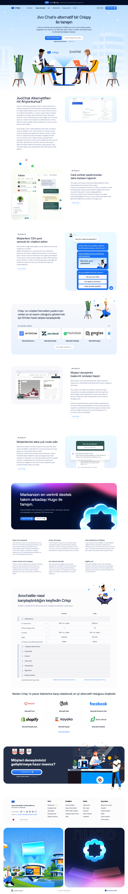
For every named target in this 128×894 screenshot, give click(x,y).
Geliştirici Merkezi (53, 816)
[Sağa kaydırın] (109, 326)
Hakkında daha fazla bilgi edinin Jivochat (64, 679)
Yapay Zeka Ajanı (40, 8)
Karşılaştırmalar (52, 808)
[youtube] (27, 812)
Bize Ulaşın (86, 808)
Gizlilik (102, 813)
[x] (24, 812)
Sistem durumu (18, 890)
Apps (49, 8)
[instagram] (30, 812)
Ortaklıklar (86, 816)
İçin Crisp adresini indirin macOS (28, 814)
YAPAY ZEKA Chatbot (71, 811)
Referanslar (52, 805)
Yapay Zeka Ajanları (71, 808)
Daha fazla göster (64, 732)
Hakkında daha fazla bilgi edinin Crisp (94, 679)
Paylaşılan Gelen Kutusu (72, 813)
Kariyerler (86, 811)
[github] (36, 812)
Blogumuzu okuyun (106, 805)
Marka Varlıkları (87, 813)
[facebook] (21, 812)
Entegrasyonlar (66, 8)
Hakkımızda (86, 805)
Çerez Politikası (105, 816)
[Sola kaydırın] (107, 326)
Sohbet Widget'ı (70, 805)
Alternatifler (51, 811)
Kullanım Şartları (105, 811)
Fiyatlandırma (56, 8)
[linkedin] (33, 812)
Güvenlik (103, 808)
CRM (66, 816)
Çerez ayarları (105, 819)
